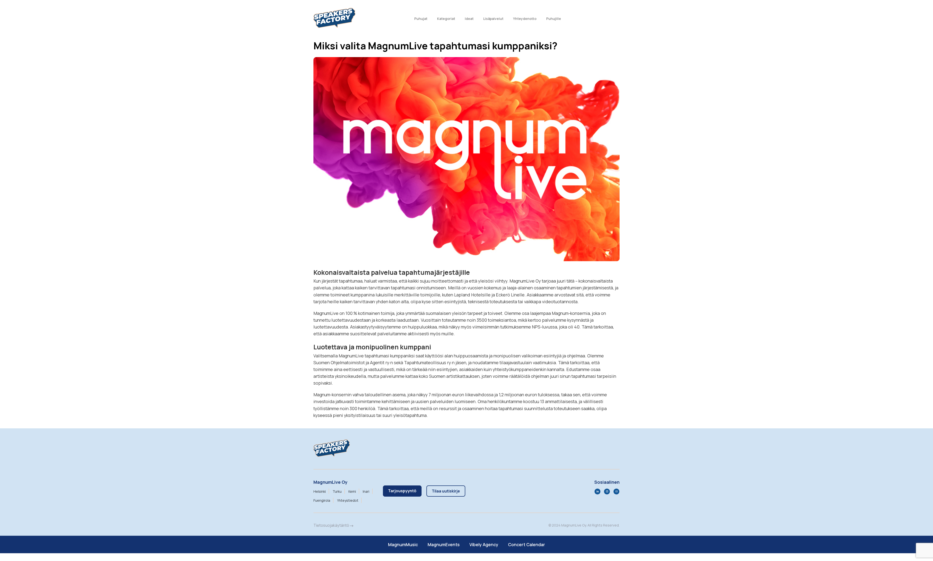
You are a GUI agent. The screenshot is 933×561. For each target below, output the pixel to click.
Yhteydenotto (524, 18)
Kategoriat (446, 18)
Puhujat (420, 18)
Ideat (469, 18)
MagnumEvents (444, 544)
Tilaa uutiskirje (446, 491)
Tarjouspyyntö (402, 490)
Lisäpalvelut (493, 18)
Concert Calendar (526, 544)
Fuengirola (321, 500)
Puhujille (553, 18)
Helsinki (319, 491)
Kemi (352, 491)
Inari (366, 491)
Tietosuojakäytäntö (331, 525)
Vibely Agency (483, 544)
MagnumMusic (403, 544)
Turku (337, 491)
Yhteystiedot (347, 500)
